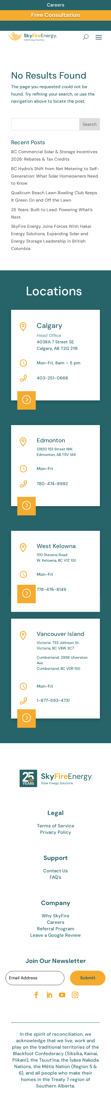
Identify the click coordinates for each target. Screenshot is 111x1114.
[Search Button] (85, 36)
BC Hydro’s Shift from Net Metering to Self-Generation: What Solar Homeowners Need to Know (55, 176)
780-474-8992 (52, 483)
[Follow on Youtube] (62, 995)
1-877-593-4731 (53, 700)
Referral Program (55, 929)
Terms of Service (55, 826)
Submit (87, 978)
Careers (55, 5)
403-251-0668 (52, 378)
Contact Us (55, 871)
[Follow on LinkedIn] (49, 995)
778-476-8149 (51, 589)
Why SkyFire (55, 916)
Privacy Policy (55, 832)
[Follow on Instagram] (74, 995)
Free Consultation (55, 15)
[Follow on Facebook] (36, 995)
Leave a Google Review (55, 935)
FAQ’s (55, 877)
